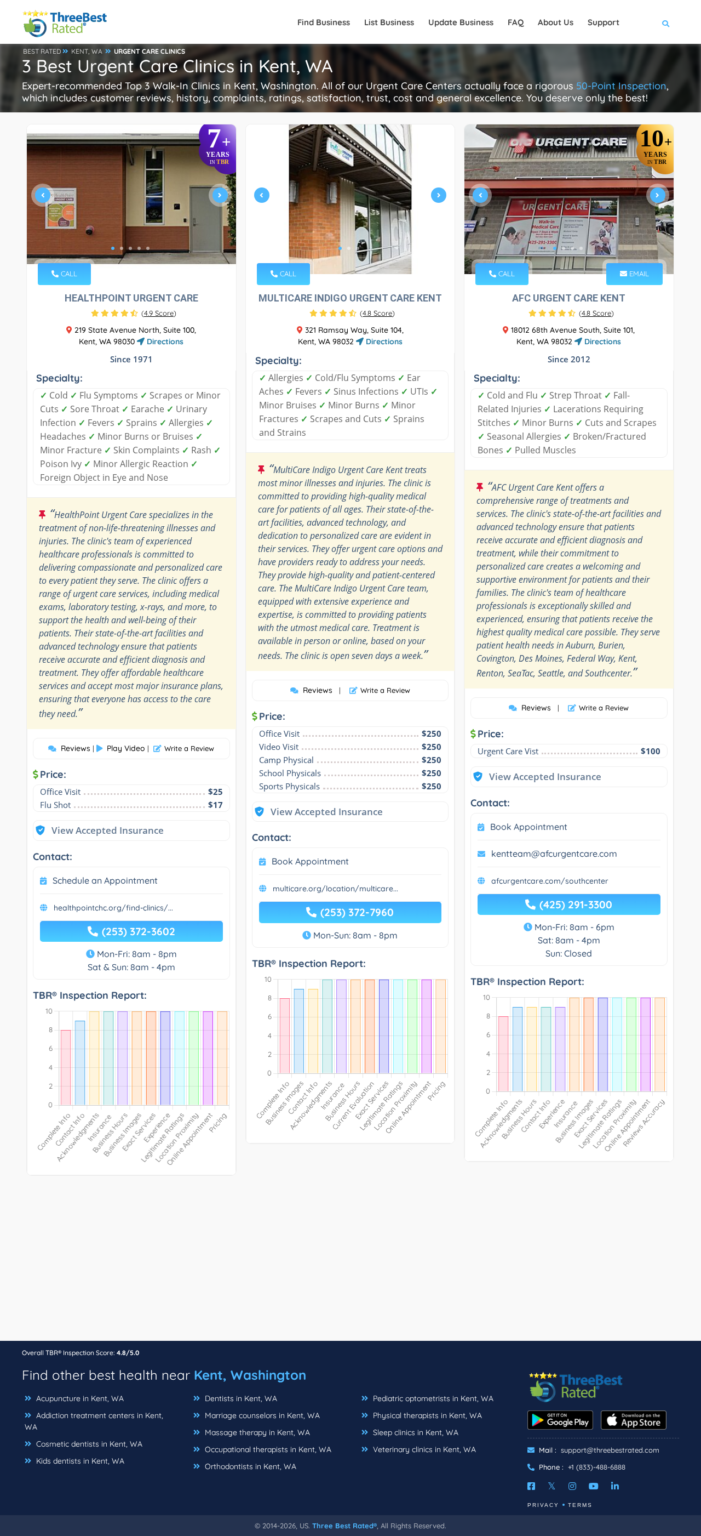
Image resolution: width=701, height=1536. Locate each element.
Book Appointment (310, 861)
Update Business (460, 22)
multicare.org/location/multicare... (335, 889)
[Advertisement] (350, 1263)
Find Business (323, 22)
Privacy (543, 1505)
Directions (164, 341)
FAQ (516, 22)
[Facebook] (531, 1486)
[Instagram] (572, 1486)
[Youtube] (594, 1486)
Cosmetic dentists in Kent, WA (88, 1444)
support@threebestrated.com (610, 1450)
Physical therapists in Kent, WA (426, 1415)
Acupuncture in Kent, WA (79, 1398)
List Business (389, 22)
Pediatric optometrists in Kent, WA (432, 1398)
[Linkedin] (615, 1486)
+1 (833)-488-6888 (596, 1467)
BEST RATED (42, 51)
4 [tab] (139, 248)
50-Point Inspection (621, 85)
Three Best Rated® (344, 1525)
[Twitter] (552, 1486)
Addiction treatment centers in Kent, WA (94, 1421)
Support (603, 22)
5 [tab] (148, 248)
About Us (555, 22)
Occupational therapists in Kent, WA (267, 1449)
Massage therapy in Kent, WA (256, 1432)
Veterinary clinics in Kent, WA (423, 1449)
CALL (68, 273)
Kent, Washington (250, 1375)
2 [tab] (121, 248)
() (158, 313)
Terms (580, 1505)
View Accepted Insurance (96, 830)
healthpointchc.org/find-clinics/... (113, 908)
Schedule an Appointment (105, 880)
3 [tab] (130, 248)
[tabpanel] (131, 199)
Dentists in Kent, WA (240, 1398)
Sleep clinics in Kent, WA (414, 1432)
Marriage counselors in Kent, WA (261, 1415)
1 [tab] (112, 248)
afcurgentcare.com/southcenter (549, 881)
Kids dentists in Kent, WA (79, 1461)
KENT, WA (86, 51)
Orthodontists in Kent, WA (249, 1466)
